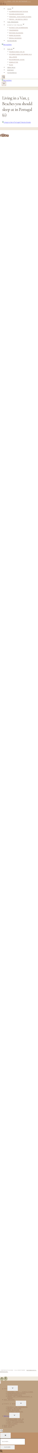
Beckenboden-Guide (17, 59)
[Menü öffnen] (4, 84)
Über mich (11, 67)
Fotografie (12, 72)
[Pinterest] (5, 4)
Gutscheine (12, 40)
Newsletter (13, 62)
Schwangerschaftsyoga (18, 11)
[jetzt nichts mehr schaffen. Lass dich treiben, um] (5, 285)
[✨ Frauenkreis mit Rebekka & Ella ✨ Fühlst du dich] (5, 671)
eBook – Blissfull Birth (18, 19)
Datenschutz (32, 1370)
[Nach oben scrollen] (2, 1379)
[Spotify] (8, 136)
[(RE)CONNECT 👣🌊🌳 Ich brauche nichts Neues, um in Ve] (23, 195)
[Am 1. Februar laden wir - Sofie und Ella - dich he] (23, 386)
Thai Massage (12, 22)
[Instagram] (1, 4)
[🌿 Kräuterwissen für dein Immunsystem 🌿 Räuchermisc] (23, 718)
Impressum (4, 1371)
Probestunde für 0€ (17, 51)
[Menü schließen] (0, 1382)
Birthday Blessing (16, 32)
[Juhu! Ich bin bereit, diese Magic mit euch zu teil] (5, 166)
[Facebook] (3, 4)
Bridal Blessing (15, 38)
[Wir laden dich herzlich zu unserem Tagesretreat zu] (5, 1137)
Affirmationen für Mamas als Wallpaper (20, 56)
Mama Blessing (15, 35)
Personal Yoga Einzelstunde (20, 16)
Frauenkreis (13, 30)
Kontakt (10, 70)
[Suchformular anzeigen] (3, 77)
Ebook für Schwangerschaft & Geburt (19, 1397)
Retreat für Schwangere (18, 27)
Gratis (6, 1415)
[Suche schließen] (5, 1435)
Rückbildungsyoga (16, 14)
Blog (11, 64)
